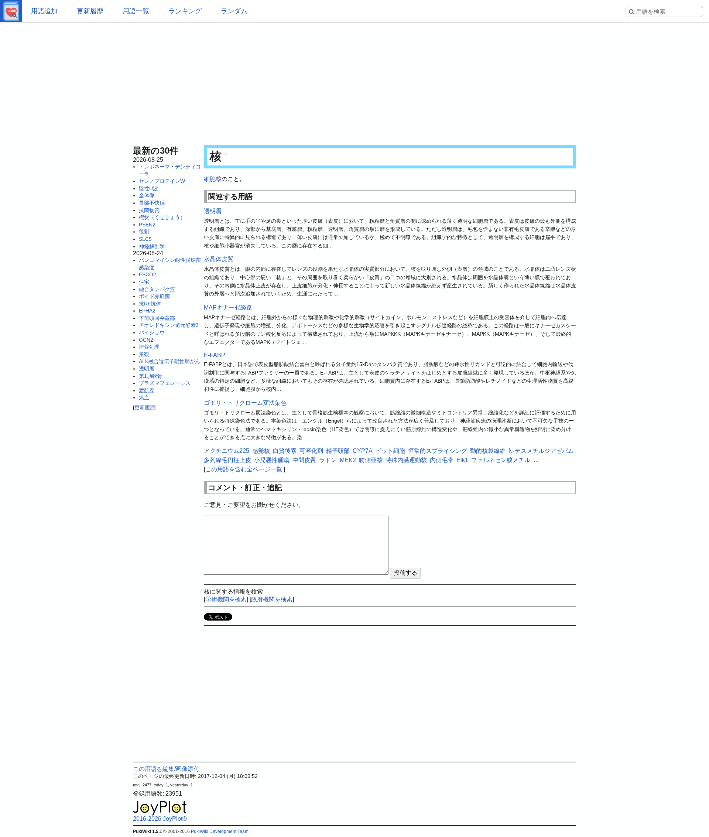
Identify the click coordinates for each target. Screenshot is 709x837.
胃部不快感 (152, 203)
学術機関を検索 (226, 599)
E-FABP (214, 355)
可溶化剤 (311, 451)
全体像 (146, 195)
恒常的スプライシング (437, 451)
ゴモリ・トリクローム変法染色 (245, 403)
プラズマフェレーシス (165, 383)
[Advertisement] (354, 81)
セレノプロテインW (162, 181)
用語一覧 (136, 11)
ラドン (328, 460)
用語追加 (44, 11)
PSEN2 (147, 225)
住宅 (144, 282)
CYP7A (363, 451)
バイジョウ (152, 332)
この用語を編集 (153, 769)
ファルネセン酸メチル (500, 460)
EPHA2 (147, 311)
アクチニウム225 (226, 451)
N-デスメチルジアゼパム (541, 451)
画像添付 (187, 769)
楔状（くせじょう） (162, 217)
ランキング (185, 11)
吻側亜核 (371, 460)
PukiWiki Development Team (220, 831)
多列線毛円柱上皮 (227, 460)
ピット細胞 (390, 451)
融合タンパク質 (157, 289)
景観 (144, 354)
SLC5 (145, 239)
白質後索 (285, 451)
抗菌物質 (149, 210)
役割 (144, 232)
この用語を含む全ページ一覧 (243, 469)
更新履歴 (90, 11)
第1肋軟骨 (150, 376)
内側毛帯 (441, 460)
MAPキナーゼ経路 (228, 307)
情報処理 (149, 347)
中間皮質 (304, 460)
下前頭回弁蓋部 (157, 318)
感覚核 (261, 451)
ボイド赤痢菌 (154, 296)
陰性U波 (148, 188)
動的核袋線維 (488, 451)
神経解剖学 (152, 246)
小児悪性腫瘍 (272, 460)
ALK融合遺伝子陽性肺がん (169, 361)
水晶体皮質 (218, 259)
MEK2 (348, 460)
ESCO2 (147, 274)
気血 (144, 397)
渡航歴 (146, 390)
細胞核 (213, 179)
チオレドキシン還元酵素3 (169, 325)
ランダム (234, 11)
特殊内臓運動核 (406, 460)
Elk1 (462, 460)
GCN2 (146, 340)
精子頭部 (338, 451)
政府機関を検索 (271, 599)
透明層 (146, 369)
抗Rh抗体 (150, 304)
